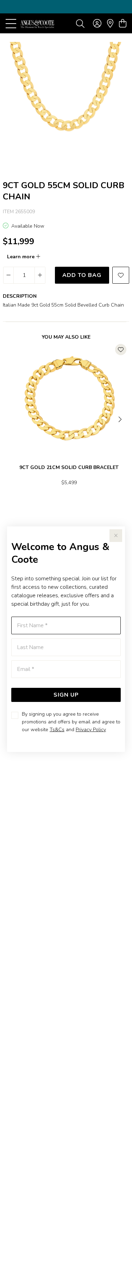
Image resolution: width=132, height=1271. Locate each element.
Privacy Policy (91, 729)
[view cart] (122, 23)
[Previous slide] (11, 418)
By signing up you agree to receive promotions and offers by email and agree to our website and (71, 722)
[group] (66, 6)
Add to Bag (81, 275)
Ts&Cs (57, 729)
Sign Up (66, 695)
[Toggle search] (80, 23)
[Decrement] (9, 275)
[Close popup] (115, 535)
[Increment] (39, 275)
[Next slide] (120, 418)
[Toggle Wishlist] (120, 349)
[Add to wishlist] (120, 275)
